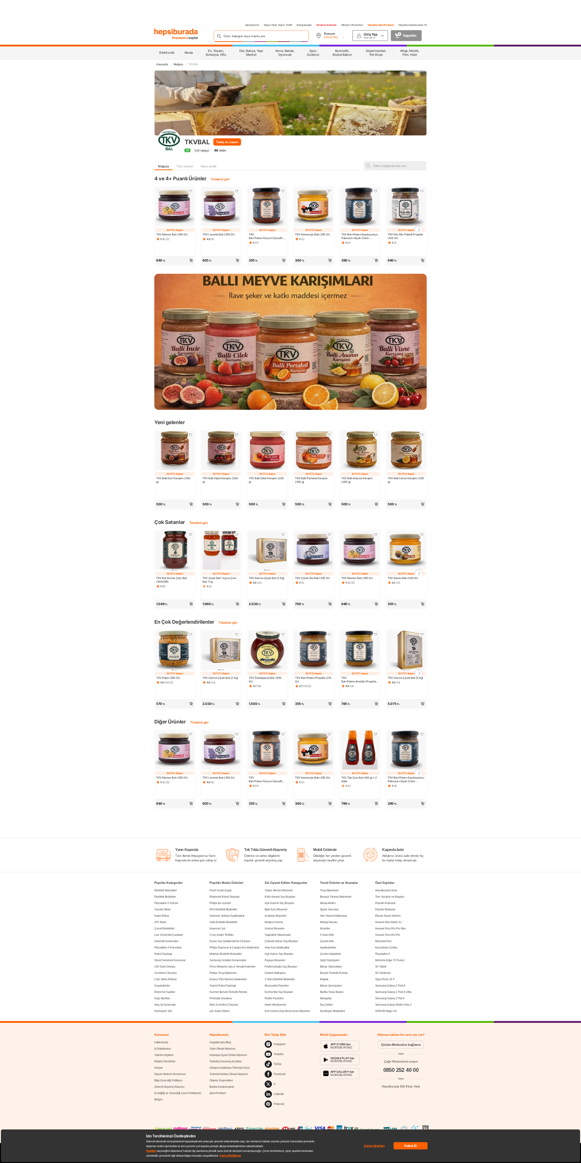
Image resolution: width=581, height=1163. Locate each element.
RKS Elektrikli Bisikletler (223, 909)
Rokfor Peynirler (274, 998)
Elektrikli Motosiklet (165, 890)
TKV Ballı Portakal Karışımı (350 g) (311, 480)
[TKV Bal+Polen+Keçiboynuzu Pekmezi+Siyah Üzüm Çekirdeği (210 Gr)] (359, 207)
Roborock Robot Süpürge (224, 896)
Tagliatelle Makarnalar (277, 934)
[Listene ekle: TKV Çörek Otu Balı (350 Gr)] (329, 534)
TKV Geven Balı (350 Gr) (403, 578)
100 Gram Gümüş (164, 966)
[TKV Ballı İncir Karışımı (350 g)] (174, 451)
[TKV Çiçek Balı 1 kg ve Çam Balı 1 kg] (221, 551)
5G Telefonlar (383, 973)
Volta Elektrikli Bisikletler (223, 922)
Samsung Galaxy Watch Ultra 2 (393, 1004)
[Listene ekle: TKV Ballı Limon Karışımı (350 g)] (422, 434)
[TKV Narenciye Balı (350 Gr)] (313, 207)
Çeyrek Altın (327, 941)
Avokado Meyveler (275, 915)
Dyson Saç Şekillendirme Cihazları (229, 941)
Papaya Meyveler (275, 960)
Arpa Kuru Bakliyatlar (277, 947)
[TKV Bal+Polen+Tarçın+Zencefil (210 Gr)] (267, 207)
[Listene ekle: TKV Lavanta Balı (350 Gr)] (236, 191)
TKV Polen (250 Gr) (168, 677)
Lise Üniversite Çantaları (168, 934)
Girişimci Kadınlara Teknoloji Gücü (229, 1067)
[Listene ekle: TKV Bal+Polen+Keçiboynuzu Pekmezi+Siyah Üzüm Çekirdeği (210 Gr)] (375, 191)
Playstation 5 (382, 953)
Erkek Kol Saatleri (164, 992)
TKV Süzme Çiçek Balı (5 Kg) (405, 677)
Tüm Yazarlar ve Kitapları (389, 896)
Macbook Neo (383, 941)
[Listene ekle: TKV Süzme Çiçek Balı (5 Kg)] (422, 634)
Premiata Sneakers (220, 998)
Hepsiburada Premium (381, 25)
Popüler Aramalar (385, 903)
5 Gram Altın (327, 934)
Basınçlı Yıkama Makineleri (336, 896)
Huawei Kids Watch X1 (388, 922)
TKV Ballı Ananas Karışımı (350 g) (357, 480)
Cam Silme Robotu (165, 979)
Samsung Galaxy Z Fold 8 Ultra (393, 992)
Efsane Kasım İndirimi (388, 915)
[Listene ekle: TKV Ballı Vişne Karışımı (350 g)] (236, 434)
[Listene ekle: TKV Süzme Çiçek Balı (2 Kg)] (283, 534)
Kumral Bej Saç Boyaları (279, 992)
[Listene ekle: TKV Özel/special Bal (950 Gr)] (283, 634)
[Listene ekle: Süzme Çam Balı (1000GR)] (190, 534)
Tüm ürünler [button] (184, 166)
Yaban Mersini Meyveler (279, 890)
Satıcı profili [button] (208, 166)
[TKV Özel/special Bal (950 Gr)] (267, 651)
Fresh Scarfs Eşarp (220, 890)
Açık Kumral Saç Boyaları (279, 903)
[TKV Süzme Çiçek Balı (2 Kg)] (267, 551)
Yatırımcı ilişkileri (163, 1055)
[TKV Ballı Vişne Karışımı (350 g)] (221, 451)
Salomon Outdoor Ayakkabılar (226, 915)
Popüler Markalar (385, 909)
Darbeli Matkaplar (275, 973)
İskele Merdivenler (275, 1004)
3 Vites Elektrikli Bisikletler (280, 979)
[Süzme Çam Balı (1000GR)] (174, 551)
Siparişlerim (252, 25)
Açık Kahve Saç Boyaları (279, 953)
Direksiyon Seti (163, 1011)
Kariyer (158, 1067)
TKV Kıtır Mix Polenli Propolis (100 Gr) (405, 236)
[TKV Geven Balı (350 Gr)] (406, 551)
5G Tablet (380, 966)
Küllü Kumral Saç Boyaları (280, 896)
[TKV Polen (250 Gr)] (174, 651)
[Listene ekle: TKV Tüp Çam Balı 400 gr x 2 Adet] (375, 734)
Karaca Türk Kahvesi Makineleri (228, 979)
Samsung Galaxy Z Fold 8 (390, 985)
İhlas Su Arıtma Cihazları (223, 1004)
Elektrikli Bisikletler (165, 896)
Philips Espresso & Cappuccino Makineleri (234, 947)
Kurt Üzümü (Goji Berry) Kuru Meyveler (287, 1011)
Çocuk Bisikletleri (164, 928)
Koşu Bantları (162, 998)
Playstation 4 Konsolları (168, 947)
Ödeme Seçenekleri (221, 1080)
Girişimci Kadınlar (326, 25)
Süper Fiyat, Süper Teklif (278, 25)
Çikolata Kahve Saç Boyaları (281, 941)
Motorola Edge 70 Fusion (390, 960)
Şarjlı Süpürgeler (330, 960)
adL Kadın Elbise (219, 1011)
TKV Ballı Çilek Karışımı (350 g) (266, 480)
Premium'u (180, 38)
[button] (174, 260)
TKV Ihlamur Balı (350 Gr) (172, 234)
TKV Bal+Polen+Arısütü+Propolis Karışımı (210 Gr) (359, 679)
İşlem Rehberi (217, 1093)
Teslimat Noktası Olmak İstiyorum (228, 1074)
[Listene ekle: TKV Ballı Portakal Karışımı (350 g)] (329, 434)
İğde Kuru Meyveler (276, 909)
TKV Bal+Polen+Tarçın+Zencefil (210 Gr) (266, 236)
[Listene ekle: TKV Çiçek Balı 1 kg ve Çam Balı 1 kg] (236, 534)
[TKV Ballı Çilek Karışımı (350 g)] (267, 451)
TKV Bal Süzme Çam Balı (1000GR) (171, 579)
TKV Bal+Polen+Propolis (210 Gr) (313, 679)
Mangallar (326, 998)
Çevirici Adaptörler (330, 953)
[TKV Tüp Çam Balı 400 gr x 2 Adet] (359, 750)
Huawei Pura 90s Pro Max (390, 928)
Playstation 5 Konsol (166, 903)
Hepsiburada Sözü (386, 890)
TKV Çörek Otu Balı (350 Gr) (312, 578)
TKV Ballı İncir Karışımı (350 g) (173, 480)
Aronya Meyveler (275, 928)
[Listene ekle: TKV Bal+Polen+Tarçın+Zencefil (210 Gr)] (283, 191)
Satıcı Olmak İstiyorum (222, 1048)
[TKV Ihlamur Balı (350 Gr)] (174, 207)
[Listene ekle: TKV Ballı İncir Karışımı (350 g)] (190, 434)
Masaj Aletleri (328, 903)
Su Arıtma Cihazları (165, 973)
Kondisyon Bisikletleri (332, 1011)
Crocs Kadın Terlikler (221, 934)
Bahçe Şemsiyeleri (331, 985)
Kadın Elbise (161, 915)
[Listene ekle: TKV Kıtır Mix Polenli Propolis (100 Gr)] (422, 191)
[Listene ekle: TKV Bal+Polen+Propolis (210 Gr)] (329, 634)
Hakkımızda (161, 1042)
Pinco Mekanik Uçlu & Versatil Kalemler (232, 966)
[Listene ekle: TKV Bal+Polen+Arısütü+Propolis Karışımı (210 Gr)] (375, 634)
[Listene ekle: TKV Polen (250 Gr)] (190, 634)
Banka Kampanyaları (221, 1086)
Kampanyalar (304, 25)
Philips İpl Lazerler (220, 903)
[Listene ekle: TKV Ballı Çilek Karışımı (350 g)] (283, 434)
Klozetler (325, 928)
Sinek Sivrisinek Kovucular (169, 960)
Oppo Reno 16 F (385, 979)
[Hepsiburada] (176, 32)
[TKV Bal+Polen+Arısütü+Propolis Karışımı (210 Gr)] (359, 651)
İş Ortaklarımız (162, 1048)
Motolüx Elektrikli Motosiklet (225, 953)
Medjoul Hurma (274, 922)
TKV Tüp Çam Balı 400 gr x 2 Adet (359, 779)
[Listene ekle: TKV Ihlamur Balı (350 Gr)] (190, 191)
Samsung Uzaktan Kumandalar (227, 960)
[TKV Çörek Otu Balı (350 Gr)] (313, 551)
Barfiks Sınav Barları (332, 992)
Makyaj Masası (328, 922)
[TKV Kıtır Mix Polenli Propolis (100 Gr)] (406, 207)
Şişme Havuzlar (329, 909)
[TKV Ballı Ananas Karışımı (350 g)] (359, 451)
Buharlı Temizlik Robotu (334, 973)
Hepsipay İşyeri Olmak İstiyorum (228, 1055)
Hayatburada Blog (220, 1042)
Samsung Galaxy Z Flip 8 (389, 998)
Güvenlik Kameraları (166, 941)
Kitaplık (324, 979)
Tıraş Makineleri (329, 890)
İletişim (158, 1099)
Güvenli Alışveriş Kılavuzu (169, 1086)
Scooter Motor (162, 909)
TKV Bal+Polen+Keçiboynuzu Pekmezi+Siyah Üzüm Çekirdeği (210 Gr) (359, 236)
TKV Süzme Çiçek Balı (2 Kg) (266, 578)
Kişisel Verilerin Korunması (170, 1074)
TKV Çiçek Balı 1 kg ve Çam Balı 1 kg (219, 579)
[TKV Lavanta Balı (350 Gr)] (221, 207)
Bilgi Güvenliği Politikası (168, 1080)
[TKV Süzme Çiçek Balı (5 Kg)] (406, 651)
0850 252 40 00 (401, 1070)
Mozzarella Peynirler (277, 985)
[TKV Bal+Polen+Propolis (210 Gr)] (313, 651)
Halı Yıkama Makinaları (333, 915)
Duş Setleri (326, 1004)
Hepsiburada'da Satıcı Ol (413, 25)
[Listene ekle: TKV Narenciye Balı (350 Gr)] (329, 191)
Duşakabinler (162, 985)
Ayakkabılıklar (328, 947)
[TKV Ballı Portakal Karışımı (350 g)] (313, 451)
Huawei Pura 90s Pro (387, 934)
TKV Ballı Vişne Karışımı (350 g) (220, 480)
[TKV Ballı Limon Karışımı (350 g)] (406, 451)
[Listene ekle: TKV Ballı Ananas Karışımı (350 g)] (375, 434)
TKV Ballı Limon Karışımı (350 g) (406, 480)
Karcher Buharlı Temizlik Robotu (228, 992)
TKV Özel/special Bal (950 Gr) (265, 679)
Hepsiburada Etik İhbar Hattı (401, 1086)
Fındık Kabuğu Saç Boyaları (281, 966)
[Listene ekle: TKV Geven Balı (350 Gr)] (422, 534)
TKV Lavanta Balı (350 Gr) (218, 234)
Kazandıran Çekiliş (386, 947)
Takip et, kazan (227, 142)
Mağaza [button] (163, 166)
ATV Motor (160, 922)
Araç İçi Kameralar (165, 1004)
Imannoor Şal (217, 928)
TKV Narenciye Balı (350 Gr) (312, 234)
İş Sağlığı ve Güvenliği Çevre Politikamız (177, 1093)
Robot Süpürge (163, 953)
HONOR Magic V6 (386, 1011)
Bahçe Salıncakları (331, 966)
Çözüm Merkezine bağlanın (401, 1044)
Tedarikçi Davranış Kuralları (225, 1061)
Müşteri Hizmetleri (352, 25)
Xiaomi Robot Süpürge (222, 985)
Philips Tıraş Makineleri (223, 973)
